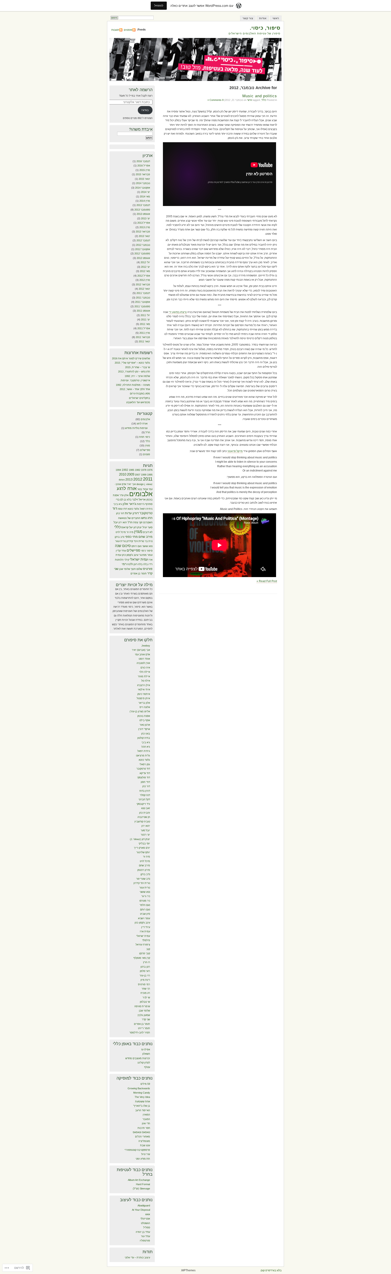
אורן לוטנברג (143, 663)
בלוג (129, 499)
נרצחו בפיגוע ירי (178, 312)
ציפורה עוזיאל (143, 944)
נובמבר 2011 (143, 297)
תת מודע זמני (143, 1158)
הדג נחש (147, 518)
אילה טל (145, 680)
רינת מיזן (145, 979)
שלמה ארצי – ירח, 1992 (137, 376)
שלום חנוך (136, 569)
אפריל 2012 (143, 275)
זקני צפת (138, 522)
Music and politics (259, 96)
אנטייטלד (145, 1218)
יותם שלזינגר (143, 852)
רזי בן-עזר (145, 975)
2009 (130, 474)
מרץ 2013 (144, 227)
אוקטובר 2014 (142, 187)
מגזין (147, 445)
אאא (147, 1214)
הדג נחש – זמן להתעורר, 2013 (134, 371)
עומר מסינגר (146, 555)
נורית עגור (120, 541)
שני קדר (146, 1019)
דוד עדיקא (145, 773)
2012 (137, 479)
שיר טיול (145, 1154)
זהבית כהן (144, 812)
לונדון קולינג (144, 1062)
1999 (143, 474)
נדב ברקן (119, 536)
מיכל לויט (121, 532)
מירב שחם (145, 536)
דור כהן (120, 513)
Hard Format (143, 1184)
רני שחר (146, 988)
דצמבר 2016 (143, 161)
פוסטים (128, 29)
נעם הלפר (145, 905)
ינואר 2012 (144, 288)
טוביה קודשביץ (142, 821)
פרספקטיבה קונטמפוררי (137, 1149)
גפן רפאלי (144, 764)
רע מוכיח (145, 993)
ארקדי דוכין (144, 729)
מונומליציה (144, 1141)
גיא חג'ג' (145, 746)
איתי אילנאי (144, 689)
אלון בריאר (144, 702)
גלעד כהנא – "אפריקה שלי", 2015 (132, 362)
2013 (129, 479)
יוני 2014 (145, 192)
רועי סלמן (145, 971)
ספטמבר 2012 (142, 253)
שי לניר (146, 997)
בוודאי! (145, 110)
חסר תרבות (144, 1128)
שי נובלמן (145, 1001)
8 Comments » (215, 100)
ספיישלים (145, 450)
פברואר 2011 (143, 337)
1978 (143, 470)
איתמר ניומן (143, 694)
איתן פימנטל (143, 698)
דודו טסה (122, 508)
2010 (122, 474)
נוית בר (149, 541)
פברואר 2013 (143, 231)
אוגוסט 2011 (143, 310)
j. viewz (148, 484)
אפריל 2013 (143, 222)
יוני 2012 (145, 266)
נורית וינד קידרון (135, 541)
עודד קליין (121, 550)
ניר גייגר (145, 896)
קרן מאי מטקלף (142, 958)
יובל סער (145, 830)
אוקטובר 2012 (142, 249)
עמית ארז (145, 931)
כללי (263, 100)
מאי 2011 (145, 324)
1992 (125, 469)
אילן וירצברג (143, 685)
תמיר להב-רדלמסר (139, 1032)
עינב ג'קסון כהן (130, 554)
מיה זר (130, 532)
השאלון (146, 1053)
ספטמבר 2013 (142, 209)
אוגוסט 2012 (143, 258)
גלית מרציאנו (143, 755)
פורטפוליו (145, 1240)
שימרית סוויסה (142, 1006)
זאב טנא (145, 808)
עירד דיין (145, 927)
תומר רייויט (144, 1028)
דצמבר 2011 (143, 293)
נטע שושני (147, 546)
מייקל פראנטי (235, 451)
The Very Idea (142, 1097)
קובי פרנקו (144, 953)
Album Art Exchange (139, 1180)
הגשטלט (145, 1223)
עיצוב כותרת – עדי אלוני (137, 1257)
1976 (150, 470)
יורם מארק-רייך (142, 847)
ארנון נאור (145, 724)
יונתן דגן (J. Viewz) (140, 839)
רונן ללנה (132, 564)
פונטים (146, 454)
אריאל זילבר (139, 499)
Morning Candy (141, 1092)
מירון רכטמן (143, 870)
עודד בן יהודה (143, 1232)
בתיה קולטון (143, 737)
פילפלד (146, 940)
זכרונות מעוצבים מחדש (137, 1058)
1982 (137, 470)
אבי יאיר (131, 484)
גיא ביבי (117, 504)
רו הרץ (146, 962)
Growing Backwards (139, 1088)
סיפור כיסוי (147, 550)
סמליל (146, 1227)
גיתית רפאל (146, 508)
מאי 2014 (145, 196)
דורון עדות (132, 513)
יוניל (145, 527)
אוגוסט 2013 (143, 214)
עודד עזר (145, 1236)
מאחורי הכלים (142, 1136)
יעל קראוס (127, 527)
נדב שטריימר (143, 878)
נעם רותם (136, 546)
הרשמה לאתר (141, 90)
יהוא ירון (123, 522)
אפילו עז (145, 1049)
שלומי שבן (124, 569)
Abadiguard (144, 1205)
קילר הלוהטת (122, 559)
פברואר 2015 (143, 174)
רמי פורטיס (144, 984)
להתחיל (158, 5)
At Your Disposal (141, 1209)
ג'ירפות (141, 504)
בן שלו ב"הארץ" (141, 1105)
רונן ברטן (145, 966)
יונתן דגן (138, 527)
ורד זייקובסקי (143, 804)
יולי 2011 (145, 315)
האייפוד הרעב (142, 1110)
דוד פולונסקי (143, 777)
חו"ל (147, 432)
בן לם (123, 499)
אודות (262, 18)
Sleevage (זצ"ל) (141, 1188)
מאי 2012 (145, 271)
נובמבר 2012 (143, 245)
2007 (137, 474)
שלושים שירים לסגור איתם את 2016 (131, 358)
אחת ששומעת (142, 1101)
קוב (148, 949)
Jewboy (145, 645)
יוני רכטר (145, 834)
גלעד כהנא (133, 508)
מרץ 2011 (144, 333)
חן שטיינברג (144, 817)
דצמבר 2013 (143, 205)
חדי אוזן (146, 1123)
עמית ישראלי (139, 559)
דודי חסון (145, 782)
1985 (131, 470)
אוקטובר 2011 (142, 302)
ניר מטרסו (144, 900)
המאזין (146, 1114)
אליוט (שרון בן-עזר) (140, 711)
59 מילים (145, 1083)
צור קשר (248, 18)
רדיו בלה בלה (145, 564)
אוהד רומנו (144, 658)
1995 (150, 474)
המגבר (146, 1119)
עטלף (147, 1067)
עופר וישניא (144, 918)
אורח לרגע (142, 423)
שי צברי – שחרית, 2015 (137, 367)
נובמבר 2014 (143, 183)
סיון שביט (145, 913)
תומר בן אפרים (139, 573)
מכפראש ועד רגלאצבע (138, 402)
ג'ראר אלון (129, 504)
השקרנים (148, 522)
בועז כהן (145, 733)
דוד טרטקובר (143, 768)
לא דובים (148, 532)
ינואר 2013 (144, 236)
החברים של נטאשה (129, 518)
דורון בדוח (144, 790)
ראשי (275, 18)
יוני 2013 (145, 218)
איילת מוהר (144, 676)
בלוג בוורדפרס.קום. (270, 1270)
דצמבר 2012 (143, 240)
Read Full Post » (267, 581)
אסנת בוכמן (143, 716)
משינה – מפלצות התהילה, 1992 (133, 385)
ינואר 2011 (144, 341)
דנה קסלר (145, 795)
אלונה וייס (145, 707)
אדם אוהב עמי (142, 654)
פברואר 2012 (143, 284)
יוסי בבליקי (144, 843)
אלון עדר (124, 495)
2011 (148, 478)
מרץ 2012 (144, 280)
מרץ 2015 (144, 170)
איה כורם (145, 667)
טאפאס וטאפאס (141, 1132)
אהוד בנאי (142, 489)
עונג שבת (145, 1145)
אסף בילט (144, 720)
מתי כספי (131, 536)
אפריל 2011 (143, 328)
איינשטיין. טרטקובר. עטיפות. (135, 380)
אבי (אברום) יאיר (141, 650)
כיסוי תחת (144, 437)
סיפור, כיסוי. (265, 28)
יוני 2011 (145, 319)
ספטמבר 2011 (142, 306)
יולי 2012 (145, 262)
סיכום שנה (123, 546)
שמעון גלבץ (144, 1015)
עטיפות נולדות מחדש (136, 428)
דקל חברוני (144, 799)
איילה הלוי (144, 671)
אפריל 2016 (143, 165)
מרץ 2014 (144, 200)
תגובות (115, 29)
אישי (249, 100)
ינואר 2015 (144, 179)
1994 (118, 470)
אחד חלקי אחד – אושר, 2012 (135, 389)
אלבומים (145, 419)
